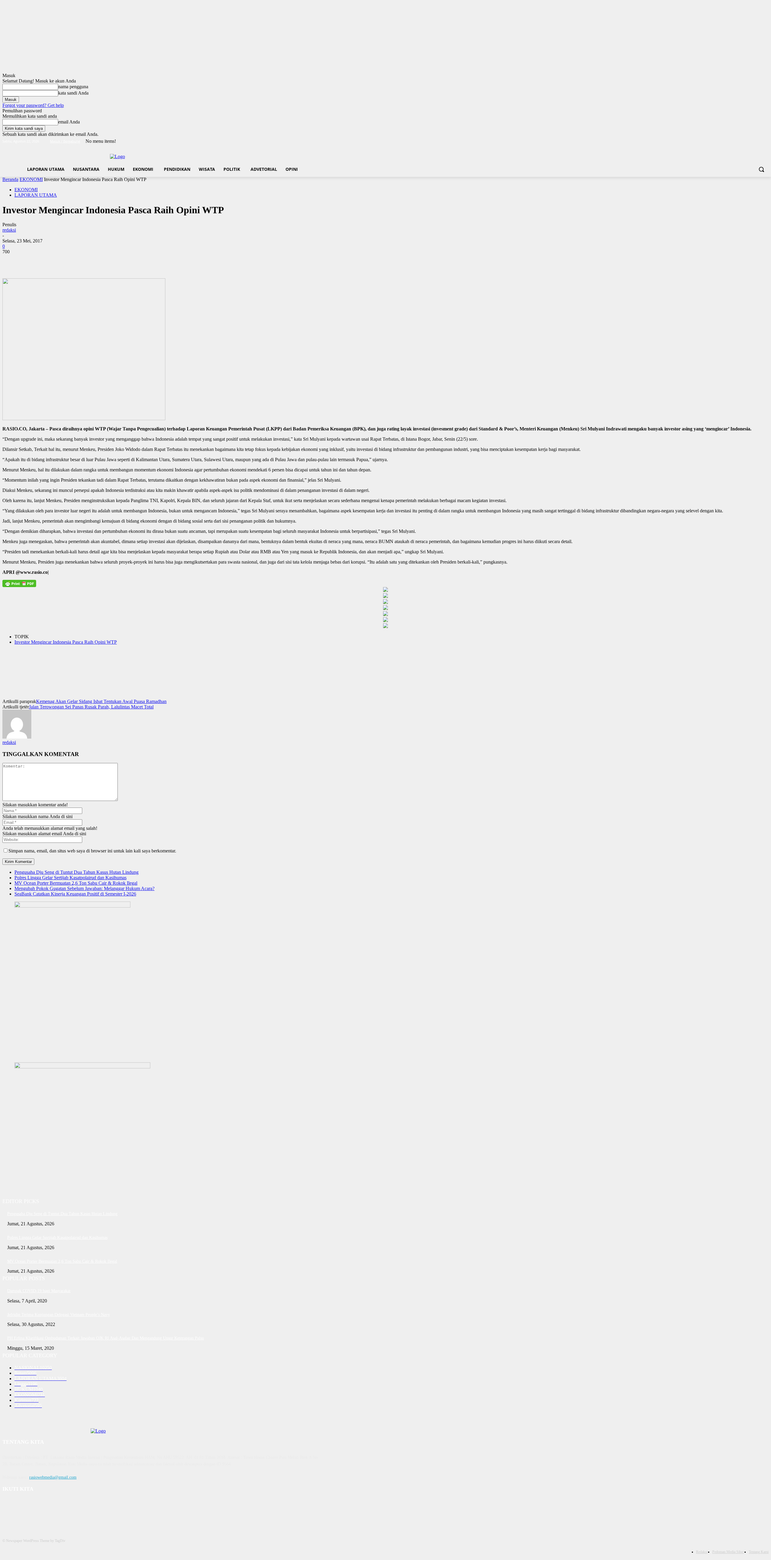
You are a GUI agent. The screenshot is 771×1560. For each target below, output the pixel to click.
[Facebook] (731, 141)
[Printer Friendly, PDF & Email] (19, 583)
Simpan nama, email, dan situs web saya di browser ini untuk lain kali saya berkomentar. (92, 850)
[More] (99, 261)
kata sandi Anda (73, 92)
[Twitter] (748, 141)
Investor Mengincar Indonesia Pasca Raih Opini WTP (65, 642)
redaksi (9, 230)
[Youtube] (765, 141)
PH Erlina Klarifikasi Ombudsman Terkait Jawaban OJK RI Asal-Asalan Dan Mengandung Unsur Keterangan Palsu (105, 1338)
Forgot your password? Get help (33, 105)
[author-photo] (16, 736)
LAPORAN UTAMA (35, 195)
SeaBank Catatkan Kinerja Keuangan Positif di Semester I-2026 (75, 893)
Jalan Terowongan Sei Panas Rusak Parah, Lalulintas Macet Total (91, 706)
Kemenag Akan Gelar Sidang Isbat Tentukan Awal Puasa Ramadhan (101, 701)
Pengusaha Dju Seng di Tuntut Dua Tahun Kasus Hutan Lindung (76, 872)
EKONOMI (31, 179)
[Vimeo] (756, 141)
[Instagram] (740, 141)
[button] (761, 169)
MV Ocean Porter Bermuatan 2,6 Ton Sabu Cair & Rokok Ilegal (75, 883)
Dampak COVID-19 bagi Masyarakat (38, 1291)
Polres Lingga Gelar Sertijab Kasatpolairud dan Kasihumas (70, 877)
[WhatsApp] (77, 261)
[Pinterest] (56, 261)
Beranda (10, 179)
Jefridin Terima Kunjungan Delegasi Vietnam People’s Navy (58, 1314)
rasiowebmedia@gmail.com (52, 1477)
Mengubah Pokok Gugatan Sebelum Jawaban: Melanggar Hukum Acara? (84, 888)
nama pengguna (73, 86)
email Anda (69, 121)
